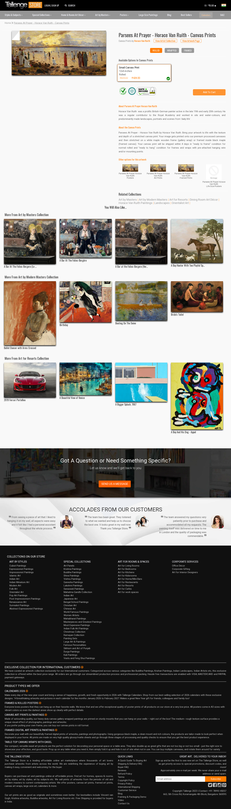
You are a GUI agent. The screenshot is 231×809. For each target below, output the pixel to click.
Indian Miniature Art (19, 582)
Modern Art (15, 585)
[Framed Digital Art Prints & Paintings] (56, 730)
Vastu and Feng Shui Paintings (79, 658)
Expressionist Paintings (21, 569)
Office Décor (178, 565)
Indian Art (14, 579)
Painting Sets (70, 638)
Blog (169, 15)
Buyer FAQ (123, 767)
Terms (121, 777)
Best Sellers (186, 15)
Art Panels (69, 565)
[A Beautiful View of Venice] (86, 379)
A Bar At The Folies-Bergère (73, 260)
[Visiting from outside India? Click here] (82, 667)
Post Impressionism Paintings (24, 598)
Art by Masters (102, 15)
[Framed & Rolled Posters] (40, 703)
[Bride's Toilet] (197, 296)
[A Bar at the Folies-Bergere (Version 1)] (141, 241)
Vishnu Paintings (72, 579)
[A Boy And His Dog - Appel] (197, 396)
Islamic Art (15, 575)
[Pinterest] (224, 785)
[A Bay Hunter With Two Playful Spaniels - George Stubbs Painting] (197, 241)
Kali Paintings (70, 655)
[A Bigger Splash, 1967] (141, 382)
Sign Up (55, 5)
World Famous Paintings (76, 612)
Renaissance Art (17, 602)
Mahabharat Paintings (75, 618)
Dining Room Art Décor (204, 199)
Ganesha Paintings (73, 582)
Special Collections (41, 15)
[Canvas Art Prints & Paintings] (46, 714)
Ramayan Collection (74, 635)
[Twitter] (210, 785)
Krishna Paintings (72, 569)
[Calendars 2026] (27, 691)
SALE (222, 15)
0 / (209, 5)
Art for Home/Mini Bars (130, 579)
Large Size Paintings (148, 15)
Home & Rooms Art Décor (72, 15)
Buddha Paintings (72, 572)
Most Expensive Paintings (77, 625)
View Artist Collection (165, 40)
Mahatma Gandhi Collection (78, 592)
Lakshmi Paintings (73, 585)
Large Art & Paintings (74, 641)
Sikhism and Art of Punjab (77, 648)
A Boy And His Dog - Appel (183, 432)
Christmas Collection (74, 631)
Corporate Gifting (181, 569)
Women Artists (71, 615)
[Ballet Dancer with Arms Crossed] (30, 313)
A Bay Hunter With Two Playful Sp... (188, 265)
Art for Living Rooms (128, 565)
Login (47, 5)
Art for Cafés (125, 588)
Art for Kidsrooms (127, 575)
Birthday (64, 325)
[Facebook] (215, 785)
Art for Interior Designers (185, 572)
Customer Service (127, 790)
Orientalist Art (180, 203)
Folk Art (13, 588)
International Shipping (129, 787)
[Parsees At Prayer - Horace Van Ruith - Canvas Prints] (59, 53)
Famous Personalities (75, 645)
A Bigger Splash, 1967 (125, 404)
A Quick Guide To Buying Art (132, 760)
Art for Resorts (178, 199)
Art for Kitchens (126, 572)
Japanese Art (70, 598)
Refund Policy (125, 773)
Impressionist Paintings (21, 572)
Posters (123, 15)
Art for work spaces (128, 592)
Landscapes (162, 203)
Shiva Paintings (71, 575)
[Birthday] (86, 301)
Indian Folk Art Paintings (76, 628)
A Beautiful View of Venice (72, 397)
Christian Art (70, 605)
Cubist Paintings (17, 565)
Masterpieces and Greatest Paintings (83, 621)
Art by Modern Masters (153, 199)
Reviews (122, 770)
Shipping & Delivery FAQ (130, 763)
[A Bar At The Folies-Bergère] (86, 238)
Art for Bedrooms (127, 569)
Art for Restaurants (128, 582)
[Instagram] (219, 785)
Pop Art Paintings (18, 595)
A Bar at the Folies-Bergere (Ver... (131, 266)
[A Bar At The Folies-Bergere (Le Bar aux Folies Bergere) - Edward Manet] (30, 241)
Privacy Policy (125, 783)
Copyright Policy (126, 780)
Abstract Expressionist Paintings (26, 608)
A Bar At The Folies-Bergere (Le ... (20, 266)
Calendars (205, 15)
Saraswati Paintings (74, 588)
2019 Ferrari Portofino (14, 400)
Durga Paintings (72, 651)
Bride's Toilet (177, 314)
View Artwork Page (191, 40)
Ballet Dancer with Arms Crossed (20, 348)
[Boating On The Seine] (141, 301)
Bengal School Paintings (76, 602)
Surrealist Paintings (19, 605)
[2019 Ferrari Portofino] (30, 380)
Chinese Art (70, 608)
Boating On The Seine (125, 323)
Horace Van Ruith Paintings (135, 203)
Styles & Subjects (13, 15)
